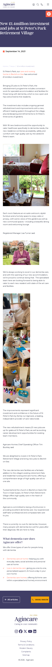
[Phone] (42, 4)
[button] (49, 14)
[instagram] (17, 631)
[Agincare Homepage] (9, 5)
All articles (12, 599)
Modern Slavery (26, 648)
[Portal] (34, 5)
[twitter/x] (25, 631)
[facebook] (21, 631)
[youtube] (30, 631)
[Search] (38, 4)
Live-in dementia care (16, 568)
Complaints (26, 652)
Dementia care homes (17, 578)
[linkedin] (35, 631)
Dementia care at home (17, 559)
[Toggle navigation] (48, 5)
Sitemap (26, 655)
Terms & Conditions (26, 645)
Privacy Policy (26, 641)
